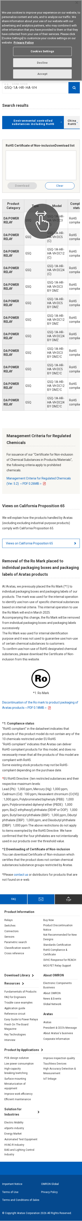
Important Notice (12, 1184)
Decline (42, 62)
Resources (12, 983)
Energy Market (13, 1133)
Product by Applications (21, 1050)
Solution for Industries (13, 1111)
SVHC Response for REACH (59, 959)
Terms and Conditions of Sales (20, 1200)
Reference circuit (14, 1013)
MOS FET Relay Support (57, 965)
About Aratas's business (58, 1033)
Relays (8, 920)
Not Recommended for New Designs (60, 937)
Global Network (52, 1004)
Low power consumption (19, 1063)
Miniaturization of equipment (15, 1086)
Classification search (17, 947)
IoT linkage (49, 1078)
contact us (21, 874)
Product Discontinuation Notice (58, 927)
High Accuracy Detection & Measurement (59, 1071)
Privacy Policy (49, 1192)
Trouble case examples (18, 1002)
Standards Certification (57, 944)
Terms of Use (10, 1192)
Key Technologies (15, 1034)
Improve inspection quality (59, 1058)
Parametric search (15, 942)
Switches (10, 925)
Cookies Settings (42, 51)
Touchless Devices (54, 1063)
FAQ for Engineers (15, 997)
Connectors (11, 931)
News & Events (52, 998)
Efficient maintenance (17, 1099)
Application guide (14, 1008)
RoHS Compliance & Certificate (55, 952)
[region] (41, 40)
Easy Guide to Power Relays (21, 1019)
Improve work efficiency (18, 1093)
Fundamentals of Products (20, 991)
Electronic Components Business (57, 985)
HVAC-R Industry (14, 1144)
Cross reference (14, 953)
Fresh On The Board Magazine (16, 1026)
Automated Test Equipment (20, 1139)
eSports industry (14, 1128)
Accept (42, 73)
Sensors (9, 936)
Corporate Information (56, 1038)
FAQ (13, 899)
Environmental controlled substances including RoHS (33, 122)
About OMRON (52, 993)
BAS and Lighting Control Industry (19, 1152)
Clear (59, 185)
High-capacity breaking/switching (16, 1071)
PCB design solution (16, 1058)
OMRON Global (50, 1184)
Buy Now (48, 920)
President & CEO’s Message (60, 1027)
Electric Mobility (13, 1122)
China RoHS (72, 122)
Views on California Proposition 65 (29, 543)
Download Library (17, 975)
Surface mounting (15, 1078)
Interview (9, 1040)
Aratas (47, 1022)
